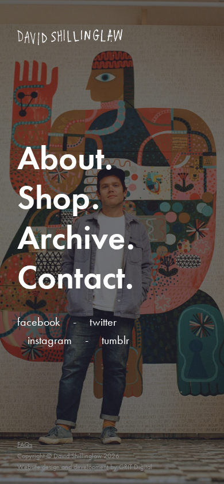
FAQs (24, 444)
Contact (71, 277)
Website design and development (63, 467)
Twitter (103, 321)
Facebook (38, 321)
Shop (54, 198)
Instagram (50, 340)
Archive (71, 238)
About (61, 158)
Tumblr (115, 340)
